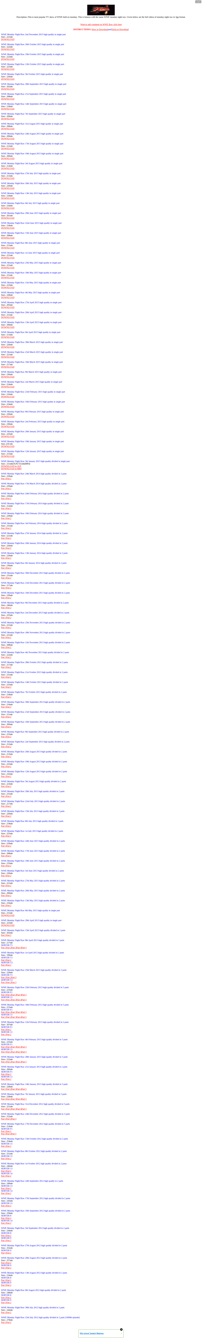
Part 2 (8, 478)
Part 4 (18, 947)
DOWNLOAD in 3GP (11, 466)
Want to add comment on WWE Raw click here (101, 24)
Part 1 (3, 478)
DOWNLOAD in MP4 (11, 469)
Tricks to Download (120, 29)
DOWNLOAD (7, 39)
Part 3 (13, 947)
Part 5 (24, 947)
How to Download (100, 29)
